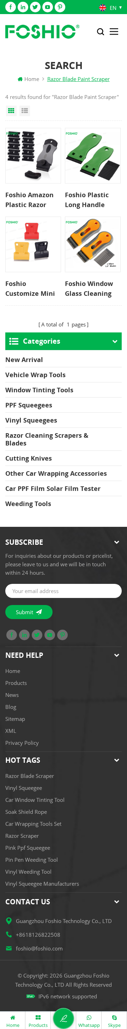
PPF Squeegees (28, 405)
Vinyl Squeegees (31, 420)
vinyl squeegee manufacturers (42, 883)
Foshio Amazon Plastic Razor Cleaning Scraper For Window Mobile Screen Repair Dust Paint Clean (32, 200)
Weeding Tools (28, 503)
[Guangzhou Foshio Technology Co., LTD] (42, 32)
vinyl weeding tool (28, 871)
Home (31, 78)
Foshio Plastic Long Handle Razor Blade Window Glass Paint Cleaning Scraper (88, 200)
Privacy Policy (22, 742)
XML (10, 730)
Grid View (11, 111)
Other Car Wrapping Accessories (56, 473)
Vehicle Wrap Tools (35, 374)
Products (16, 682)
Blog (10, 706)
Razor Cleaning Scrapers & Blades (47, 439)
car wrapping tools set (33, 823)
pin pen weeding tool (31, 859)
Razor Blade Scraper (29, 775)
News (12, 694)
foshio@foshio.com (39, 948)
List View (24, 111)
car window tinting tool (35, 799)
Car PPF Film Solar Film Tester (53, 488)
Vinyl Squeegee (23, 787)
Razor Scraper (22, 835)
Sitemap (15, 718)
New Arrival (24, 359)
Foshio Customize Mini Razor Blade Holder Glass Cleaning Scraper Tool (32, 288)
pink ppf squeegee (27, 847)
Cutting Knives (28, 458)
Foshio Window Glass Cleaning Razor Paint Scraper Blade (89, 288)
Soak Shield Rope (26, 811)
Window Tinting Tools (39, 390)
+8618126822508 (38, 934)
